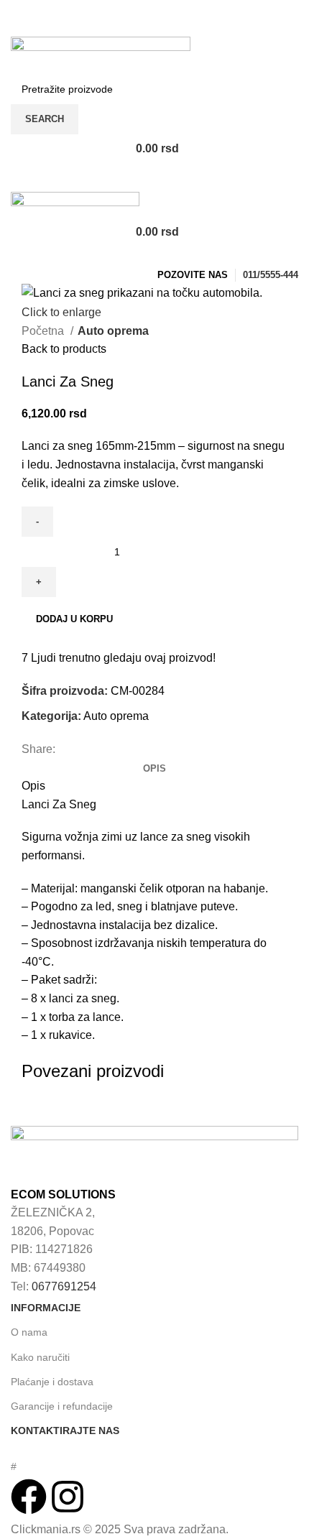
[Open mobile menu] (154, 177)
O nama (29, 1332)
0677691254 (64, 1286)
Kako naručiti (40, 1357)
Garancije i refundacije (62, 1406)
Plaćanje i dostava (52, 1381)
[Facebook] (29, 1497)
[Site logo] (100, 54)
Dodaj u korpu (74, 619)
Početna (44, 331)
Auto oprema (113, 331)
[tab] (154, 768)
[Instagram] (68, 1497)
